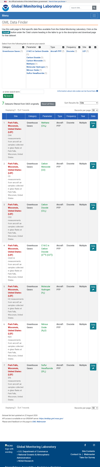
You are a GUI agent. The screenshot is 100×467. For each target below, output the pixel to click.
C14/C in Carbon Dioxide (38, 51)
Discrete (70, 51)
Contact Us (76, 454)
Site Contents (88, 451)
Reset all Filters (48, 104)
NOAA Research (25, 461)
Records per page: (82, 110)
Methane (31, 64)
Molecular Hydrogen (36, 67)
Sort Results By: (71, 103)
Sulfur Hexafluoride (35, 73)
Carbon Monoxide (35, 61)
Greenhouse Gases (11, 51)
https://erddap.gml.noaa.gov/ (51, 418)
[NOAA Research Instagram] (90, 445)
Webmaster (89, 454)
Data (93, 123)
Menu (5, 15)
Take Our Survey (87, 457)
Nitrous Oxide (33, 70)
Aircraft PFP (56, 51)
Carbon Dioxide (33, 57)
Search (9, 96)
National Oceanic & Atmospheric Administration (33, 456)
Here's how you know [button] (57, 1)
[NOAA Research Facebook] (81, 445)
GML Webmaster (39, 422)
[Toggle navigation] (94, 15)
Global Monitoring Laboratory (36, 6)
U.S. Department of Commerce (33, 451)
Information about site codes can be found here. (76, 91)
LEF (84, 51)
